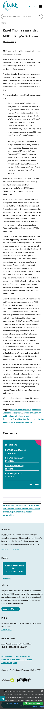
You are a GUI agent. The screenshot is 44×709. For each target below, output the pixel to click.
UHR (25, 647)
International (28, 413)
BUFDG (4, 535)
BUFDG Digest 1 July (13, 473)
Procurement (32, 419)
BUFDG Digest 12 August (15, 450)
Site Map (28, 659)
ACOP (4, 644)
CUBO (4, 647)
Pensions (22, 419)
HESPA (10, 647)
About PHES (6, 630)
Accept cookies (34, 703)
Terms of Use (6, 662)
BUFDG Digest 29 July (14, 458)
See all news (34, 484)
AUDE (10, 644)
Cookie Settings (38, 706)
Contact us (15, 549)
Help (15, 662)
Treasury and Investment (24, 422)
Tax (11, 422)
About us (5, 549)
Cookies (16, 656)
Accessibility (6, 656)
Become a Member (10, 609)
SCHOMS (18, 647)
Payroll (16, 419)
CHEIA (29, 644)
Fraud (28, 409)
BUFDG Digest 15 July (14, 465)
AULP (15, 644)
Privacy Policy (25, 656)
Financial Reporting (18, 409)
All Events (7, 578)
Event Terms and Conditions (12, 659)
